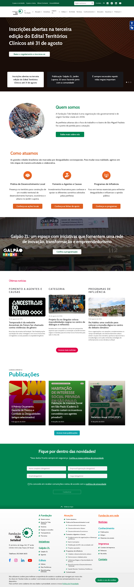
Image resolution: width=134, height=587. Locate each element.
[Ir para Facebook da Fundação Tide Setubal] (10, 561)
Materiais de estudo (107, 538)
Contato (98, 3)
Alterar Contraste (42, 3)
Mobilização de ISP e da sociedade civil (80, 545)
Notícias (79, 12)
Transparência (45, 533)
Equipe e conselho (47, 530)
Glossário (100, 12)
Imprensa (108, 12)
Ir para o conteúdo (19, 3)
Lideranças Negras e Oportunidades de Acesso (80, 560)
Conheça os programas (106, 206)
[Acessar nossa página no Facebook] (107, 3)
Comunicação (70, 572)
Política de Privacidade (70, 584)
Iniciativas (46, 12)
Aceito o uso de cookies (107, 580)
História (43, 527)
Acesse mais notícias (67, 350)
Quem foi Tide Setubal (46, 523)
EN (104, 3)
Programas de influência (74, 551)
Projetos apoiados (74, 548)
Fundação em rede (108, 515)
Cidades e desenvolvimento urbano (79, 554)
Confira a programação (67, 251)
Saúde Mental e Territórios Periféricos (80, 569)
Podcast (117, 12)
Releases (103, 550)
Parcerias (44, 536)
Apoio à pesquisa (73, 542)
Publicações (104, 532)
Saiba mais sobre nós (70, 134)
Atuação (37, 12)
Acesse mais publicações (67, 433)
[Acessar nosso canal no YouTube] (120, 3)
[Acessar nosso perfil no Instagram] (112, 3)
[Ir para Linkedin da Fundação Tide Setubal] (22, 561)
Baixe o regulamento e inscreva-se (29, 54)
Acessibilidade (54, 3)
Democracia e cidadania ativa (77, 557)
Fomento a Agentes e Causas (76, 534)
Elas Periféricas (46, 567)
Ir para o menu (31, 3)
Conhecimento (89, 12)
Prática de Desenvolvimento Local (77, 522)
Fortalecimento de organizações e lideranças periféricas (82, 538)
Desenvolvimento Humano (77, 525)
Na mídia (103, 553)
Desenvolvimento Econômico (78, 531)
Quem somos (45, 519)
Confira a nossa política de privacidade (86, 458)
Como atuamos (71, 519)
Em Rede (72, 12)
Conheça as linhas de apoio (67, 206)
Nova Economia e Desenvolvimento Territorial (80, 565)
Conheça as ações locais (28, 206)
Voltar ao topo (68, 506)
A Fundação (27, 12)
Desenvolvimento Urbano (76, 528)
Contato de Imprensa (107, 547)
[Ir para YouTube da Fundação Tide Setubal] (30, 561)
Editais (64, 12)
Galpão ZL (54, 12)
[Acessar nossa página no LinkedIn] (116, 3)
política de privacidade (96, 484)
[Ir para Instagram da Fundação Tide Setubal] (15, 561)
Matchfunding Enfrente (45, 570)
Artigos (102, 535)
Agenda (43, 554)
